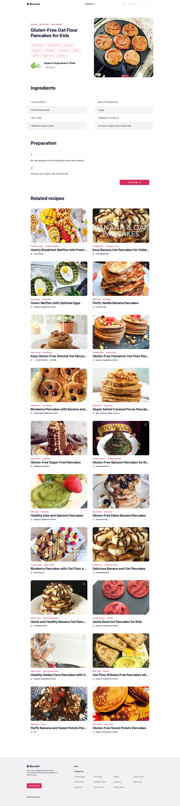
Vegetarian (69, 45)
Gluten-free (108, 724)
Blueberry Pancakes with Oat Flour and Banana (59, 569)
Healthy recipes (37, 246)
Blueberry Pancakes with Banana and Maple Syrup (59, 409)
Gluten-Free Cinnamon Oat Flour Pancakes (121, 356)
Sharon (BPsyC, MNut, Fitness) (108, 413)
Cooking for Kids (54, 45)
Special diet (44, 24)
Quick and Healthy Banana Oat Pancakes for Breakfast (59, 622)
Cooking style (98, 246)
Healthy (76, 50)
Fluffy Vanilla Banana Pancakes (115, 303)
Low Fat (35, 56)
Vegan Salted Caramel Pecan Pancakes (121, 409)
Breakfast (61, 56)
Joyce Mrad (38, 254)
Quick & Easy (111, 352)
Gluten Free (64, 50)
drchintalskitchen (102, 254)
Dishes (116, 777)
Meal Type (97, 299)
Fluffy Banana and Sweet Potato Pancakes (59, 728)
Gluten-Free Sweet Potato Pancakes (119, 728)
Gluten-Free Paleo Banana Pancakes (119, 515)
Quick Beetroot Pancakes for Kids (117, 622)
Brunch (106, 671)
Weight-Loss (48, 56)
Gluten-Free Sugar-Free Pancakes (56, 462)
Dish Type (34, 512)
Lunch (43, 724)
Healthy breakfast (52, 246)
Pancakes (44, 512)
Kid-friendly (50, 50)
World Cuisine (119, 787)
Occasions (78, 787)
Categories (78, 771)
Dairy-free (108, 512)
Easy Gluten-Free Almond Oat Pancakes (59, 356)
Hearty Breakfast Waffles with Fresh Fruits (59, 250)
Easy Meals (47, 352)
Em (35, 732)
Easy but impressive (51, 618)
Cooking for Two (112, 246)
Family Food (35, 406)
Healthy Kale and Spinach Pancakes (57, 515)
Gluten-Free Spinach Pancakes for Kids (121, 462)
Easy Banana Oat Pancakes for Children (121, 250)
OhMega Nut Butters (42, 466)
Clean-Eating (37, 45)
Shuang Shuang (102, 519)
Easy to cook (36, 352)
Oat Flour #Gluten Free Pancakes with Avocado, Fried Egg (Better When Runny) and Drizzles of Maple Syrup (121, 675)
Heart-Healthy (56, 24)
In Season (117, 782)
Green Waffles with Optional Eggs (55, 303)
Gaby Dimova (39, 573)
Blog (76, 766)
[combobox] (140, 4)
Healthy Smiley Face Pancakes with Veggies (59, 675)
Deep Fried (36, 50)
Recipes (34, 24)
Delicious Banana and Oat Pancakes (119, 569)
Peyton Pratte (101, 307)
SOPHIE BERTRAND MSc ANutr (46, 413)
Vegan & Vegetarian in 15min (45, 307)
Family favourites (111, 565)
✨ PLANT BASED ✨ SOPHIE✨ (46, 360)
